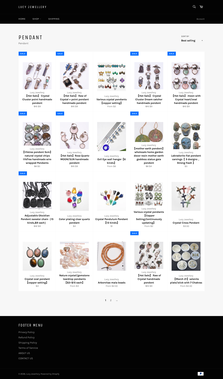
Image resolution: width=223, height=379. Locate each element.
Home (21, 19)
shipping (53, 19)
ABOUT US (24, 353)
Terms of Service (28, 347)
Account (201, 19)
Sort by (185, 36)
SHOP (36, 19)
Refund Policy (26, 337)
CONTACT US (25, 358)
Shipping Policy (27, 342)
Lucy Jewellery (32, 7)
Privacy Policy (26, 332)
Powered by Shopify (50, 374)
